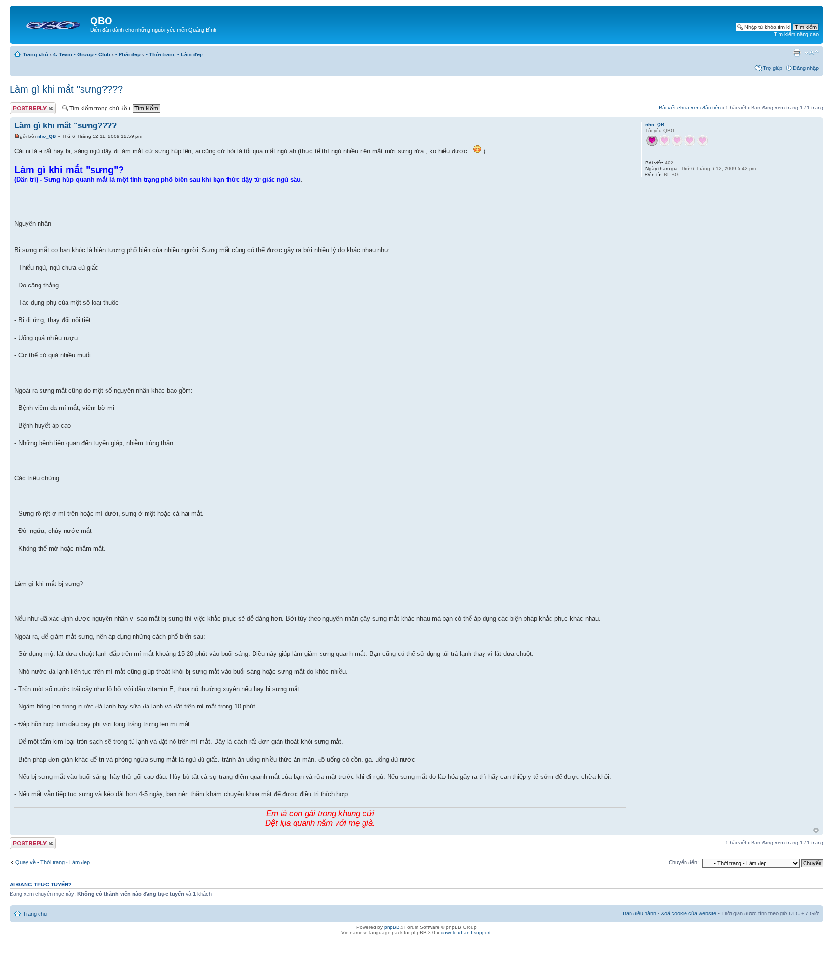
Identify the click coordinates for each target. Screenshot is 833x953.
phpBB (392, 927)
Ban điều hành (639, 913)
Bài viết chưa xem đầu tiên (690, 107)
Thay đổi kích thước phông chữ (812, 52)
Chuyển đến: (684, 862)
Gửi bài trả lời (25, 105)
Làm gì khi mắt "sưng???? (66, 89)
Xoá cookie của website (688, 913)
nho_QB (46, 136)
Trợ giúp (772, 68)
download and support (466, 932)
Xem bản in (797, 52)
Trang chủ (35, 54)
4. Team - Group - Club (81, 54)
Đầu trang (816, 830)
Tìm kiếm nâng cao (796, 34)
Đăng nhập (806, 68)
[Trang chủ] (51, 23)
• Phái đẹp (128, 54)
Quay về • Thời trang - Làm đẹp (52, 862)
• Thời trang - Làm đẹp (174, 54)
